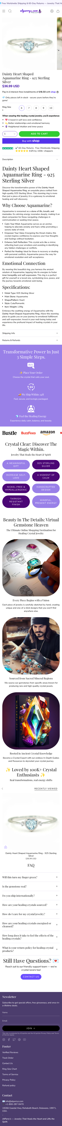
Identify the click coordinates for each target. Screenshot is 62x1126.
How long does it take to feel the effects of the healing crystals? (28, 937)
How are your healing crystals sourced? (24, 904)
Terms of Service (10, 1074)
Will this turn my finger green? (19, 877)
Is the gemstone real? (14, 886)
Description (7, 159)
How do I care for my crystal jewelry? (23, 914)
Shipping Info (8, 333)
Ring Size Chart (9, 1068)
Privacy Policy (46, 1033)
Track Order (7, 1057)
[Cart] (58, 11)
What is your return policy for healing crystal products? (27, 949)
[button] (10, 11)
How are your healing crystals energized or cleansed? (26, 925)
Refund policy (8, 1085)
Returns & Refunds (11, 340)
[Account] (52, 11)
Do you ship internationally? (18, 895)
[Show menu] (4, 11)
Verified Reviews (10, 1052)
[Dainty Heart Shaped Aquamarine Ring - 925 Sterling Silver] (31, 821)
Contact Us (7, 1063)
